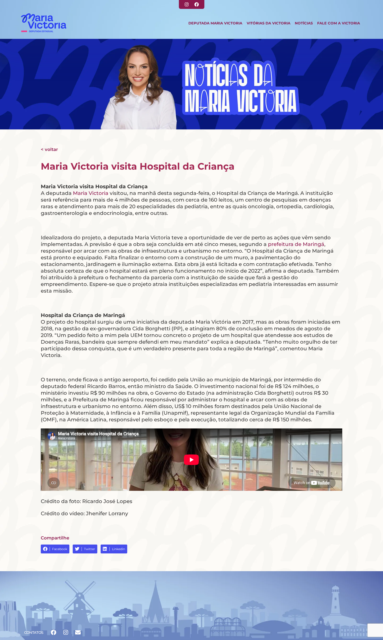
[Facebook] (196, 4)
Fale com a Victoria (338, 23)
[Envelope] (77, 632)
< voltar (49, 149)
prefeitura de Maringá (296, 244)
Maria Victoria (90, 193)
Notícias (304, 23)
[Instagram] (186, 4)
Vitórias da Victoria (268, 23)
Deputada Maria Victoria (215, 23)
